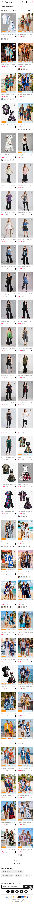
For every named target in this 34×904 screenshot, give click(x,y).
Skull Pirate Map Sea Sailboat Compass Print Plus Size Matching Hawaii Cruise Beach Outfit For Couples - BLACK (8, 484)
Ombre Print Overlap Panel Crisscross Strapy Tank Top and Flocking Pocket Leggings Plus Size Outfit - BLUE (25, 212)
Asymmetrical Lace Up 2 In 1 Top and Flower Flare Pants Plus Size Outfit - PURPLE (8, 402)
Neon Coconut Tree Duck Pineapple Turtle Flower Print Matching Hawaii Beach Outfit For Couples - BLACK (25, 632)
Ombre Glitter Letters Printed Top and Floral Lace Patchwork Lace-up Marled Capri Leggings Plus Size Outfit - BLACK (8, 375)
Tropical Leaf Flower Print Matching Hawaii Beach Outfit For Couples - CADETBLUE (25, 768)
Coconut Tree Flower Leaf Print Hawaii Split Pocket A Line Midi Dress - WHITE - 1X (8, 155)
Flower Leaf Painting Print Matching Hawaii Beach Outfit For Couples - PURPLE (25, 850)
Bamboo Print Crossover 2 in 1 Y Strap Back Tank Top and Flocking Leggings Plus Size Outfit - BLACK (8, 430)
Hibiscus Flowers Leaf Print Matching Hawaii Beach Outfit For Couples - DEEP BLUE (8, 541)
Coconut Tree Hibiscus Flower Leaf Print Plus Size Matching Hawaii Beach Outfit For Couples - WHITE (25, 541)
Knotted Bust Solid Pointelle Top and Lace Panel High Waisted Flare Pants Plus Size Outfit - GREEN (8, 348)
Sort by (14, 10)
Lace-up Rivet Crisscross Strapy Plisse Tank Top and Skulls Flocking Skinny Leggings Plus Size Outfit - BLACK (25, 402)
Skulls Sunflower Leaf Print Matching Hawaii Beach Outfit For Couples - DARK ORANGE (25, 572)
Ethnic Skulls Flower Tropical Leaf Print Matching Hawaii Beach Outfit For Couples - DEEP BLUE (8, 713)
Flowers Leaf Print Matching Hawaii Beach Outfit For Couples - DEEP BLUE (25, 659)
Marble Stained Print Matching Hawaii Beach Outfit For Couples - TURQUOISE (8, 64)
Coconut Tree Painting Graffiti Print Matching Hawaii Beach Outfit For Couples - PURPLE (8, 795)
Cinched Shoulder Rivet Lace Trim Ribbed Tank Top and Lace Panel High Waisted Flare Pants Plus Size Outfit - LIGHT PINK (25, 185)
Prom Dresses (7, 871)
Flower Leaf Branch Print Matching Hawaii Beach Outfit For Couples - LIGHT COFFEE (25, 34)
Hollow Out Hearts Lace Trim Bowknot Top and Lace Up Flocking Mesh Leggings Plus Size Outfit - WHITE (25, 430)
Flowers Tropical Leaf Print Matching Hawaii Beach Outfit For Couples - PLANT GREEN (8, 850)
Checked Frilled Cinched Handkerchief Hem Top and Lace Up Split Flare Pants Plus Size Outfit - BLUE (25, 266)
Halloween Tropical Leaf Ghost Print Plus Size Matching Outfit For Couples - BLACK (25, 511)
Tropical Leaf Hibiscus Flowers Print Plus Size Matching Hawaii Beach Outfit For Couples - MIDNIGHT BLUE (25, 602)
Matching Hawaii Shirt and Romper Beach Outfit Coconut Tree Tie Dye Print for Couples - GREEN (8, 94)
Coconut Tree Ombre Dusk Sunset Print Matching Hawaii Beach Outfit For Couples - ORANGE (25, 64)
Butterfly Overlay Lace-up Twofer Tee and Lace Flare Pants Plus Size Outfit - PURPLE (8, 212)
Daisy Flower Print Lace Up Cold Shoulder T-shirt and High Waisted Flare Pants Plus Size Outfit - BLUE (8, 266)
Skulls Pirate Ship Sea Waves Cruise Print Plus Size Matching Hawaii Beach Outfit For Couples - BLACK (25, 457)
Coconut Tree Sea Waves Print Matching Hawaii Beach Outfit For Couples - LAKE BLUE (8, 632)
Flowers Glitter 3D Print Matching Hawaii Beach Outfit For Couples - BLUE (25, 741)
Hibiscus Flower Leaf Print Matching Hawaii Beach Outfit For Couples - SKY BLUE (25, 822)
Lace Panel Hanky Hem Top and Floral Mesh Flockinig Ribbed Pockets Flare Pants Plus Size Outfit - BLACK (25, 321)
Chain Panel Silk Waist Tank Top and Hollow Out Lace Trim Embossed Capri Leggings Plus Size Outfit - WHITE (8, 239)
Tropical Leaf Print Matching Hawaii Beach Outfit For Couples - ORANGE (8, 741)
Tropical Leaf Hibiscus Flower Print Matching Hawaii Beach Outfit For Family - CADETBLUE (25, 124)
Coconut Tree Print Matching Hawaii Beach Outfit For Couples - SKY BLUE (25, 795)
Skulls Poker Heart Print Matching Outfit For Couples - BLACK (8, 686)
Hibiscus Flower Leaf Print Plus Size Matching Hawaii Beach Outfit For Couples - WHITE (8, 34)
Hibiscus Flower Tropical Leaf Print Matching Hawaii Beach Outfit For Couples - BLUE (8, 572)
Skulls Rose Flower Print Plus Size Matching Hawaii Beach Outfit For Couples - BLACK (8, 124)
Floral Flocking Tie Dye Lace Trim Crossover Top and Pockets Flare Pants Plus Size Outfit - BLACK (8, 321)
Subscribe (28, 887)
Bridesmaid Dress (8, 875)
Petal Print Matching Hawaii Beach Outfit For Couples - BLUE (8, 822)
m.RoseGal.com (9, 2)
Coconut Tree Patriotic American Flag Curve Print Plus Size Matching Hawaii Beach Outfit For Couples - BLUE (8, 602)
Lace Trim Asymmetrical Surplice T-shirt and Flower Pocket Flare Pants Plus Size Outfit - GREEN (25, 375)
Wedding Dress (18, 871)
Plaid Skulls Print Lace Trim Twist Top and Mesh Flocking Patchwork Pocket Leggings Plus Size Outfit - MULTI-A (25, 294)
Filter (28, 10)
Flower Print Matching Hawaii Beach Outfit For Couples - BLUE (25, 94)
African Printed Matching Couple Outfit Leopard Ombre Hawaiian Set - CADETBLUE (25, 686)
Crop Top (18, 875)
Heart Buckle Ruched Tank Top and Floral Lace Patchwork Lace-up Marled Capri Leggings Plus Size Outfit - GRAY (25, 348)
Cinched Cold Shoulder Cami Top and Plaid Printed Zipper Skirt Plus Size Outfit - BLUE (25, 239)
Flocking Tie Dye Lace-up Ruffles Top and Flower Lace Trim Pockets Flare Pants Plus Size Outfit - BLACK (8, 294)
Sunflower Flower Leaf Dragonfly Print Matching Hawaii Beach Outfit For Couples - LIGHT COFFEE (25, 713)
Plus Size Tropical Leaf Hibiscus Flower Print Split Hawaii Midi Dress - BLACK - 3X (8, 511)
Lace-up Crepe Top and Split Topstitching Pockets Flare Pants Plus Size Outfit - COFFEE (25, 155)
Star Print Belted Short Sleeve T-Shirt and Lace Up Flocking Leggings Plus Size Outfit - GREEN (8, 457)
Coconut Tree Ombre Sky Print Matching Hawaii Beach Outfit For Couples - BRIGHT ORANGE (8, 768)
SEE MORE (17, 863)
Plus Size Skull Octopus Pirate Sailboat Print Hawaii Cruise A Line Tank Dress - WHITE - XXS (25, 484)
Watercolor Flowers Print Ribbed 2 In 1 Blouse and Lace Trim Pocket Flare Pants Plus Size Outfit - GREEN (8, 185)
